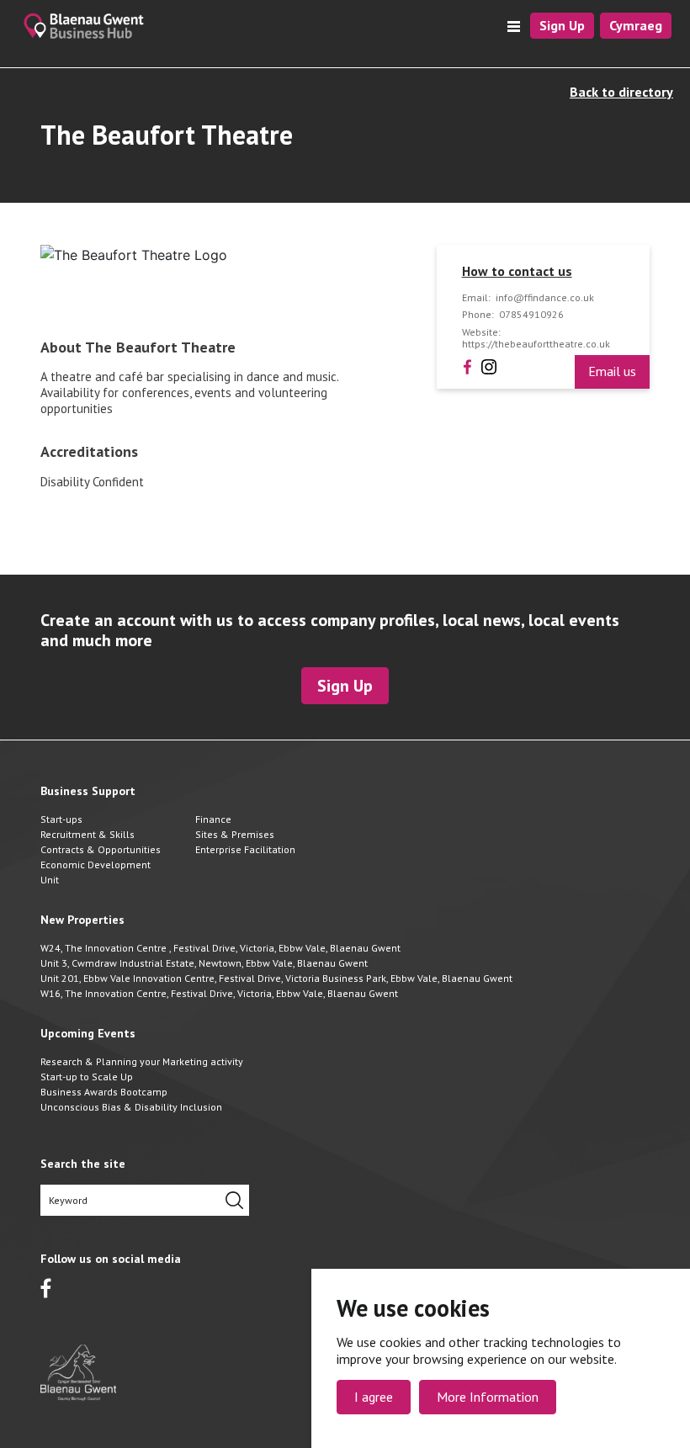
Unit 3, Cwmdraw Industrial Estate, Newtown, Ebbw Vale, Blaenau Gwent (204, 963)
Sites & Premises (234, 834)
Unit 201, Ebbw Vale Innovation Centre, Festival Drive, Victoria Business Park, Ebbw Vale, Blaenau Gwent (276, 978)
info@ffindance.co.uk (545, 298)
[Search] (234, 1200)
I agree (373, 1396)
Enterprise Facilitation (245, 849)
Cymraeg (635, 25)
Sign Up (562, 25)
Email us (612, 371)
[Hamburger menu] (513, 26)
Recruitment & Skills (87, 834)
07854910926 (531, 315)
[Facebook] (467, 365)
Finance (213, 819)
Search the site (82, 1164)
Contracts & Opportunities (100, 849)
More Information (488, 1396)
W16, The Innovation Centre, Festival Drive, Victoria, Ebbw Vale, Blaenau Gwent (219, 993)
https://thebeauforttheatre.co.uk (536, 344)
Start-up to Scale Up (86, 1076)
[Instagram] (488, 365)
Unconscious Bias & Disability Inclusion (131, 1107)
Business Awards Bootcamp (103, 1091)
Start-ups (61, 819)
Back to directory (621, 92)
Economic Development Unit (95, 872)
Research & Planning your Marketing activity (141, 1061)
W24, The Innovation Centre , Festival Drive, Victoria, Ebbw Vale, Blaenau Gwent (220, 947)
